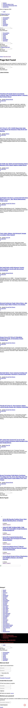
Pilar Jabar (5, 607)
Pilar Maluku (6, 616)
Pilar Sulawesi (6, 623)
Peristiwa (5, 603)
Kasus (4, 594)
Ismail (7, 168)
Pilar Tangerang (6, 627)
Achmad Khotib (9, 99)
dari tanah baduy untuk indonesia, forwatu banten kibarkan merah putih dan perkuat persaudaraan (12, 269)
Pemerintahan (6, 17)
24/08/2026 (3, 100)
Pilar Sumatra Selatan (8, 625)
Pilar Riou (5, 622)
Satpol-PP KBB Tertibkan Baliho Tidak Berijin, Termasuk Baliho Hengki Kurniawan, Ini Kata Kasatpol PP (15, 529)
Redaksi (5, 3)
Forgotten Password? (5, 678)
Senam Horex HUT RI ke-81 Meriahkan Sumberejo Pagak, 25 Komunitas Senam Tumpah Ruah (11, 338)
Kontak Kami (6, 7)
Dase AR (8, 237)
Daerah (4, 23)
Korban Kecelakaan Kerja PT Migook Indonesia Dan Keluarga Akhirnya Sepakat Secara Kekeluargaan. (15, 548)
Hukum (4, 21)
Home (1, 56)
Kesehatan (5, 19)
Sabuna (7, 133)
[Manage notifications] (25, 705)
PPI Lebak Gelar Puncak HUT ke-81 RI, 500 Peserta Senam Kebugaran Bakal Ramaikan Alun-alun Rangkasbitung (14, 441)
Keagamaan (5, 595)
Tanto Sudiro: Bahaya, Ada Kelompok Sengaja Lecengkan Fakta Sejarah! (13, 234)
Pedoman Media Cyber (8, 4)
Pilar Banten (5, 605)
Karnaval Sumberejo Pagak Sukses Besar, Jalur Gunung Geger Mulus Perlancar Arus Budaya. (13, 303)
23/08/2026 (3, 135)
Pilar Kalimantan (6, 613)
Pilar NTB (5, 617)
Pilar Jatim (5, 612)
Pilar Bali (5, 604)
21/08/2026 (3, 446)
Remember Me (5, 673)
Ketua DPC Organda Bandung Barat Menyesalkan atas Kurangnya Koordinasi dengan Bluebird (14, 538)
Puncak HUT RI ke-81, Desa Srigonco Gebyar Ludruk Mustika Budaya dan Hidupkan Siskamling (14, 406)
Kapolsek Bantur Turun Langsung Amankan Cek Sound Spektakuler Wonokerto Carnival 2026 (13, 373)
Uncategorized (6, 631)
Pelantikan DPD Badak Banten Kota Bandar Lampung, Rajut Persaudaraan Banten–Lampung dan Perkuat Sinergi (14, 95)
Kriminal (5, 598)
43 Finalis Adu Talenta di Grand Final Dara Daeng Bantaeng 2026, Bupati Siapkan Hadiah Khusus (14, 164)
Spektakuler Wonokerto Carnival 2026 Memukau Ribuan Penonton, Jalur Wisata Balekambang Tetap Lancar (14, 199)
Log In (12, 693)
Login (4, 11)
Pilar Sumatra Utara (7, 626)
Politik (4, 20)
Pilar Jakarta (6, 608)
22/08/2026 (3, 274)
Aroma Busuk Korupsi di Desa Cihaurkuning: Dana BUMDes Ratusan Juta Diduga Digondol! (15, 557)
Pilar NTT (5, 618)
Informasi (5, 592)
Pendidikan (5, 24)
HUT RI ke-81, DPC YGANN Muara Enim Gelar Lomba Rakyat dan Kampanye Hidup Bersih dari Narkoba (13, 129)
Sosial (4, 630)
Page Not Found (7, 56)
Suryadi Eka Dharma (10, 203)
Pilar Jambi (5, 609)
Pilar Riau (5, 621)
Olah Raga (5, 25)
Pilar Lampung (6, 614)
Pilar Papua (5, 620)
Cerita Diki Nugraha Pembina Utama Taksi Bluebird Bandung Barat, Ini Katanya (15, 519)
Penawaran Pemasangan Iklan (10, 5)
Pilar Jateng (5, 611)
